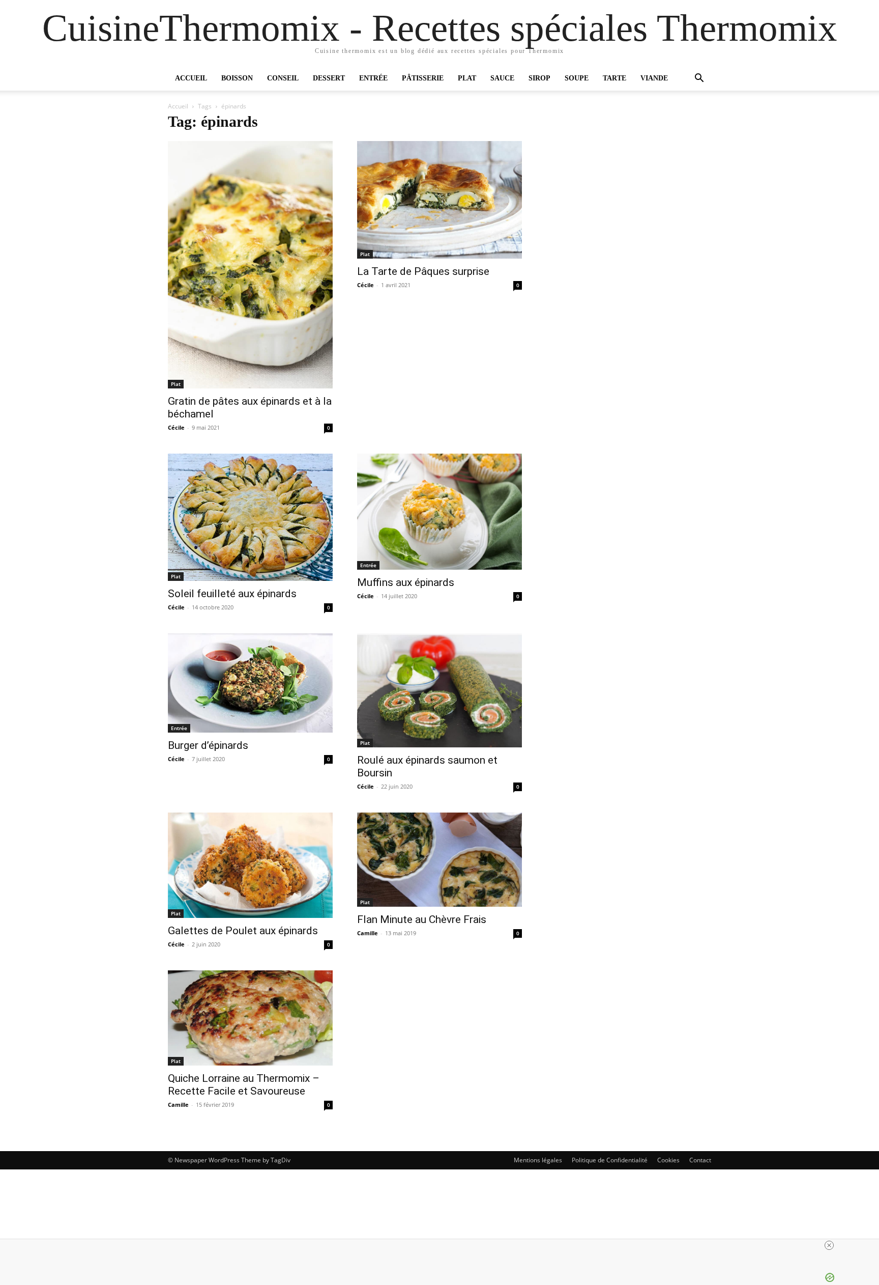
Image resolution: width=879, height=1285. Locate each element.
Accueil (191, 78)
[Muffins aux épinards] (439, 512)
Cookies (668, 1160)
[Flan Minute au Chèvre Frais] (439, 860)
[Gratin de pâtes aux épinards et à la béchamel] (250, 264)
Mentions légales (538, 1160)
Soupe (577, 78)
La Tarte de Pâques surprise (423, 271)
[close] (829, 1245)
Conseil (283, 78)
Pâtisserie (423, 78)
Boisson (237, 78)
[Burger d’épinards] (250, 682)
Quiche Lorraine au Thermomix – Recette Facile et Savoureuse (243, 1084)
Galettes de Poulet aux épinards (243, 931)
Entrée (373, 78)
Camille (367, 933)
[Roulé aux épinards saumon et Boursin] (439, 690)
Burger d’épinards (208, 745)
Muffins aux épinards (405, 582)
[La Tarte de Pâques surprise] (439, 200)
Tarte (614, 78)
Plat (467, 78)
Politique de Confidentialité (610, 1160)
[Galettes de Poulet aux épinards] (250, 865)
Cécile (176, 427)
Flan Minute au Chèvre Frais (421, 919)
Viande (654, 78)
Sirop (539, 78)
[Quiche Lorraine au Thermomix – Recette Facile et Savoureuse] (250, 1018)
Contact (700, 1160)
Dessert (329, 78)
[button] (699, 79)
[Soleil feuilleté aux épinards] (250, 517)
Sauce (502, 78)
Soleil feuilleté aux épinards (232, 594)
